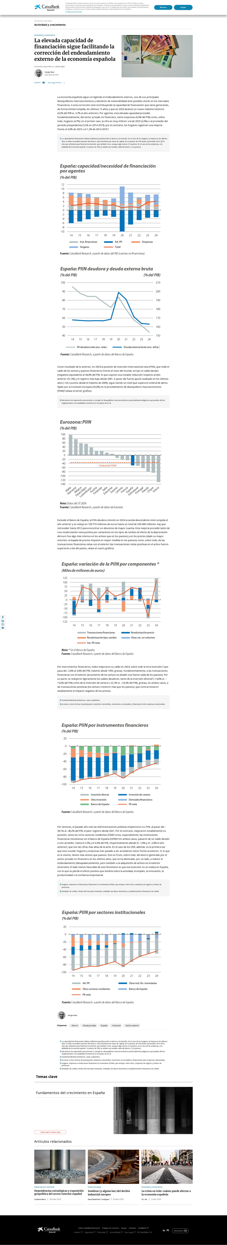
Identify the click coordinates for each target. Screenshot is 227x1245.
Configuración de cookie (73, 12)
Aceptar (183, 7)
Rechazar (163, 7)
